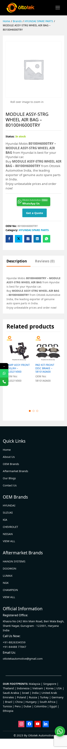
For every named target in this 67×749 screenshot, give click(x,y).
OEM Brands (11, 464)
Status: (10, 136)
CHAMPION (10, 590)
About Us (9, 457)
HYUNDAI (9, 505)
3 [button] (37, 411)
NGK (6, 583)
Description (17, 261)
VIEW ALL (9, 541)
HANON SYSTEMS (14, 561)
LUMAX (7, 575)
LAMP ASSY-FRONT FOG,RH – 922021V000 (18, 368)
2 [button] (33, 411)
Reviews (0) (45, 261)
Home (7, 449)
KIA (5, 519)
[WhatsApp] (4, 373)
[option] (19, 369)
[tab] (19, 262)
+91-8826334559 (14, 642)
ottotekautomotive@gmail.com (23, 658)
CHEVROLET (10, 527)
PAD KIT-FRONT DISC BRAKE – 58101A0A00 (44, 368)
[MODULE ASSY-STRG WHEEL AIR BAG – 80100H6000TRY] (9, 239)
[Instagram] (21, 724)
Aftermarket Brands (15, 471)
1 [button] (30, 411)
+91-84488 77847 (14, 647)
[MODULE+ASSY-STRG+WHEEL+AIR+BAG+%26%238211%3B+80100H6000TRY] (18, 239)
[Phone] (4, 382)
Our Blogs (9, 478)
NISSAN (8, 534)
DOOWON (9, 568)
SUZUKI (8, 512)
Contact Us (10, 485)
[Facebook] (29, 724)
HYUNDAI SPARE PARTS (34, 230)
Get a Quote (34, 213)
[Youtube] (38, 724)
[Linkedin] (46, 724)
